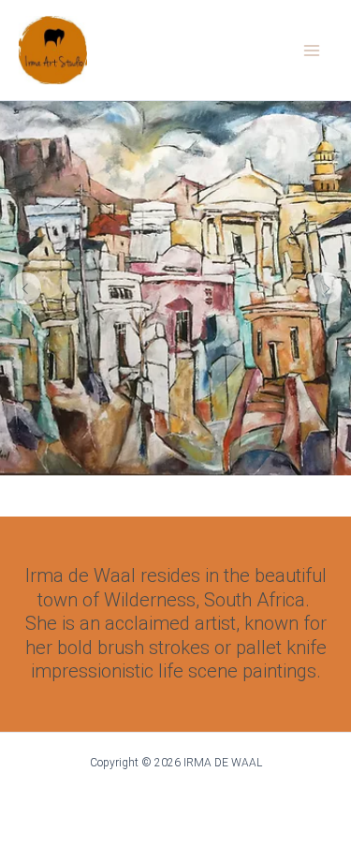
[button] (25, 288)
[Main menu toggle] (311, 50)
